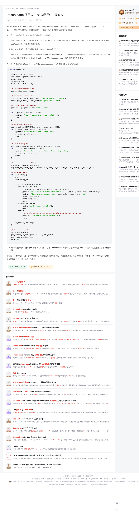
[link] (7, 8)
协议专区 (66, 479)
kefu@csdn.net (93, 479)
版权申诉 (62, 484)
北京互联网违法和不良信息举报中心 (85, 482)
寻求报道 (58, 479)
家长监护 (100, 482)
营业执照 (77, 484)
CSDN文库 (80, 476)
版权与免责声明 (53, 484)
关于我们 (35, 479)
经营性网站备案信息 (68, 482)
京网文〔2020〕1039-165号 (52, 482)
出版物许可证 (70, 484)
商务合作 (50, 479)
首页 (7, 8)
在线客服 (105, 479)
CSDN (74, 476)
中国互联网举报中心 (121, 482)
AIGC (30, 20)
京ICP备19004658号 (36, 482)
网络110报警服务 (109, 482)
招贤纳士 (42, 479)
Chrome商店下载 (133, 482)
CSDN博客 (89, 476)
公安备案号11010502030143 (20, 482)
